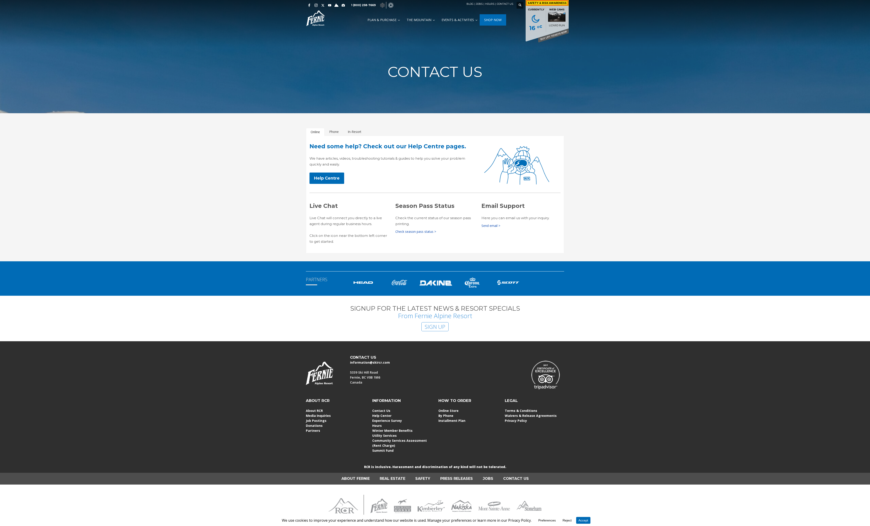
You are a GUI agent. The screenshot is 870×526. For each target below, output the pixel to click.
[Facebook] (309, 5)
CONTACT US (505, 3)
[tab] (315, 132)
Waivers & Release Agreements (531, 415)
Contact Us (381, 410)
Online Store (448, 410)
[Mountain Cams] (343, 5)
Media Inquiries (318, 415)
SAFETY (422, 478)
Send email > (490, 225)
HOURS (489, 3)
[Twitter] (322, 5)
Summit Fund (383, 450)
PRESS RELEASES (456, 478)
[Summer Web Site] (391, 5)
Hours (377, 425)
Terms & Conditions (521, 410)
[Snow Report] (336, 5)
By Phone (445, 415)
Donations (314, 425)
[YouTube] (329, 5)
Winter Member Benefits (392, 430)
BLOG (470, 3)
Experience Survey (387, 420)
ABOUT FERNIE (355, 478)
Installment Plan (451, 420)
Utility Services (384, 435)
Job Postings (316, 420)
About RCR (314, 410)
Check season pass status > (415, 231)
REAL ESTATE (392, 478)
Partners (313, 430)
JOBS (479, 3)
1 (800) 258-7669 (363, 5)
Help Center (382, 415)
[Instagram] (316, 5)
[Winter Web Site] (382, 5)
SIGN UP (435, 326)
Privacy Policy (516, 420)
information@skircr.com (370, 362)
